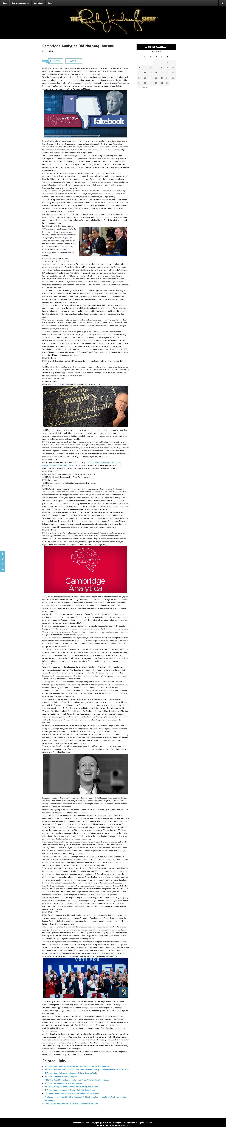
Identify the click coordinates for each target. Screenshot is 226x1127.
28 (150, 83)
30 (162, 83)
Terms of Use (102, 1125)
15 (156, 72)
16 (162, 72)
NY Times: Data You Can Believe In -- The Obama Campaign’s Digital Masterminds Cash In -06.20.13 (86, 1069)
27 (145, 83)
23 (162, 78)
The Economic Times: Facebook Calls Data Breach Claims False (71, 1104)
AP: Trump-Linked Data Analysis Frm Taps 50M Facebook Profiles (71, 1093)
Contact (125, 1125)
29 (156, 83)
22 (156, 78)
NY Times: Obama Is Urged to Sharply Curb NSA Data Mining (69, 1090)
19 (139, 78)
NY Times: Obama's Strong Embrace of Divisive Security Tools (70, 1073)
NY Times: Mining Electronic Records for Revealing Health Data (71, 1086)
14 (150, 72)
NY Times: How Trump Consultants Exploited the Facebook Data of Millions (76, 1066)
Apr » (145, 87)
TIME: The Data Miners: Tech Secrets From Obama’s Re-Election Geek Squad (76, 1080)
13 (145, 72)
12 (139, 72)
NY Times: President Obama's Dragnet (60, 1076)
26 (139, 83)
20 (145, 78)
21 (150, 78)
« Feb (139, 87)
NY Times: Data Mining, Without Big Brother (63, 1083)
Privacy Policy (115, 1125)
